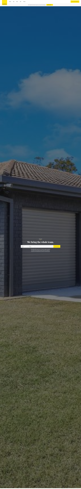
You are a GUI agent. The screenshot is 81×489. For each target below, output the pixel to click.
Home (10, 1)
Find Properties (56, 246)
